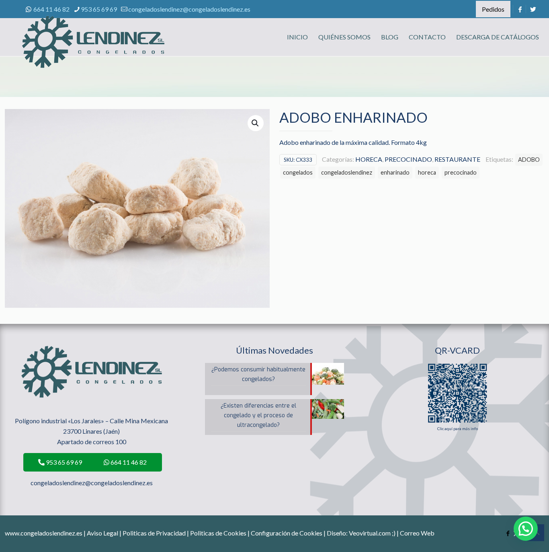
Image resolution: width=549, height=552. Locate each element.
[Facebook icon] (508, 533)
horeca (427, 172)
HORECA (368, 159)
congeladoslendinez (346, 172)
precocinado (461, 172)
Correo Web (417, 533)
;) (393, 533)
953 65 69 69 (99, 9)
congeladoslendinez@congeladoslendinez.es (189, 9)
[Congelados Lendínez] (93, 50)
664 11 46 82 (51, 9)
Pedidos (493, 9)
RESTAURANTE (457, 159)
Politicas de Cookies (218, 533)
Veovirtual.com (370, 533)
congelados (298, 172)
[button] (256, 123)
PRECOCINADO (408, 159)
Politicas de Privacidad (154, 533)
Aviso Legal (102, 533)
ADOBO (529, 159)
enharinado (395, 172)
